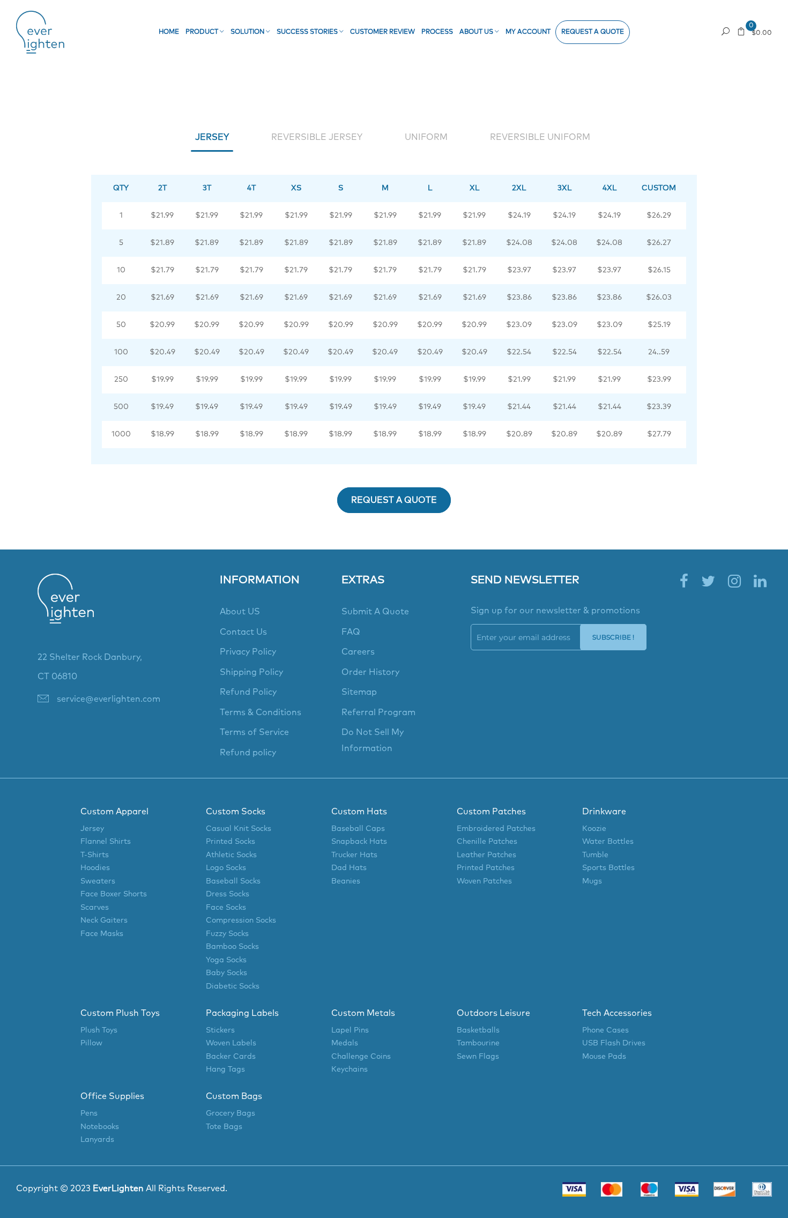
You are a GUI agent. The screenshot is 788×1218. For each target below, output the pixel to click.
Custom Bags (234, 1096)
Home (169, 32)
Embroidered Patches (496, 829)
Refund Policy (248, 692)
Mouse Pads (604, 1056)
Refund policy (248, 752)
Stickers (220, 1030)
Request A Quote (394, 500)
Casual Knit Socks (238, 829)
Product (202, 32)
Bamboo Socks (232, 946)
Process (437, 32)
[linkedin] (760, 582)
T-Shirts (94, 855)
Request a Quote (592, 32)
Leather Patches (486, 855)
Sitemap (359, 692)
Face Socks (226, 907)
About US (240, 611)
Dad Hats (349, 868)
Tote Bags (224, 1127)
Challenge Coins (361, 1056)
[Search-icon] (725, 31)
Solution (248, 32)
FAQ (350, 632)
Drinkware (604, 811)
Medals (344, 1043)
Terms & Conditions (260, 712)
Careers (358, 652)
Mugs (592, 881)
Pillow (91, 1043)
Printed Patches (486, 868)
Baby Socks (226, 973)
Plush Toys (98, 1030)
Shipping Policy (251, 672)
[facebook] (684, 582)
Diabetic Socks (232, 986)
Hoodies (95, 868)
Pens (89, 1113)
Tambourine (478, 1043)
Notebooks (99, 1127)
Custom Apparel (114, 811)
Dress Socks (227, 894)
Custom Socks (235, 811)
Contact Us (243, 632)
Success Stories (308, 32)
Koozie (594, 829)
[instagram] (734, 582)
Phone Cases (605, 1030)
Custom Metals (363, 1013)
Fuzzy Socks (227, 934)
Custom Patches (491, 811)
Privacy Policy (248, 652)
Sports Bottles (608, 868)
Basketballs (478, 1030)
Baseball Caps (358, 829)
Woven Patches (484, 881)
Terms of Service (254, 732)
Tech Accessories (617, 1013)
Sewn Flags (478, 1056)
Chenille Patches (487, 841)
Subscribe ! (613, 637)
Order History (370, 672)
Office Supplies (112, 1096)
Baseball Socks (233, 881)
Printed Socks (230, 841)
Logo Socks (226, 868)
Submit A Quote (375, 611)
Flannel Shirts (105, 841)
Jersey (92, 829)
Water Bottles (608, 841)
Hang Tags (225, 1069)
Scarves (94, 907)
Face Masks (101, 934)
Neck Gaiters (104, 920)
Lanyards (97, 1139)
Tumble (595, 855)
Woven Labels (231, 1043)
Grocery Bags (230, 1113)
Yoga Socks (226, 960)
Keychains (349, 1069)
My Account (528, 32)
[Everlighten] (66, 610)
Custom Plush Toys (120, 1013)
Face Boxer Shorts (113, 894)
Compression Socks (241, 920)
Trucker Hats (354, 855)
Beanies (345, 881)
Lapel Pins (350, 1030)
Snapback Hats (359, 841)
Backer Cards (231, 1056)
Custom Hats (359, 811)
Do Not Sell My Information (372, 740)
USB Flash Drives (613, 1043)
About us (477, 32)
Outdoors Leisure (493, 1013)
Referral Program (378, 712)
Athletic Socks (231, 855)
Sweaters (97, 881)
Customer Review (382, 32)
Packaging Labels (242, 1013)
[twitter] (708, 582)
